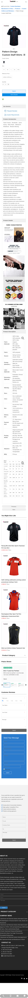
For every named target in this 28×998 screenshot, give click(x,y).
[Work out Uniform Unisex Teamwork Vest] (14, 634)
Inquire (14, 91)
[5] (14, 600)
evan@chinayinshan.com (9, 955)
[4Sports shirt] (14, 532)
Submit (14, 730)
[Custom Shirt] (4, 62)
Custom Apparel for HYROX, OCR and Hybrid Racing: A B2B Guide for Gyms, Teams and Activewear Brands (14, 927)
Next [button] (26, 685)
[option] (6, 685)
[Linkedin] (24, 979)
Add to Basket (14, 94)
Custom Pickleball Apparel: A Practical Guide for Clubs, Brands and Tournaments (13, 920)
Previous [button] (2, 685)
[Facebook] (22, 979)
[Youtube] (27, 979)
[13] (14, 566)
